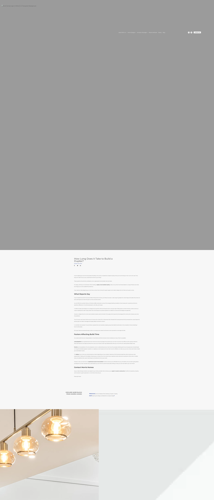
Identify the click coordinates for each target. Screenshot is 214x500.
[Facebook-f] (189, 32)
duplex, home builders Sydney (103, 284)
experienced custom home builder (95, 361)
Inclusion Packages (142, 32)
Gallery (160, 32)
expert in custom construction (118, 371)
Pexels (79, 376)
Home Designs (131, 32)
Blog (164, 32)
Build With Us (122, 32)
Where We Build (153, 32)
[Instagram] (191, 32)
